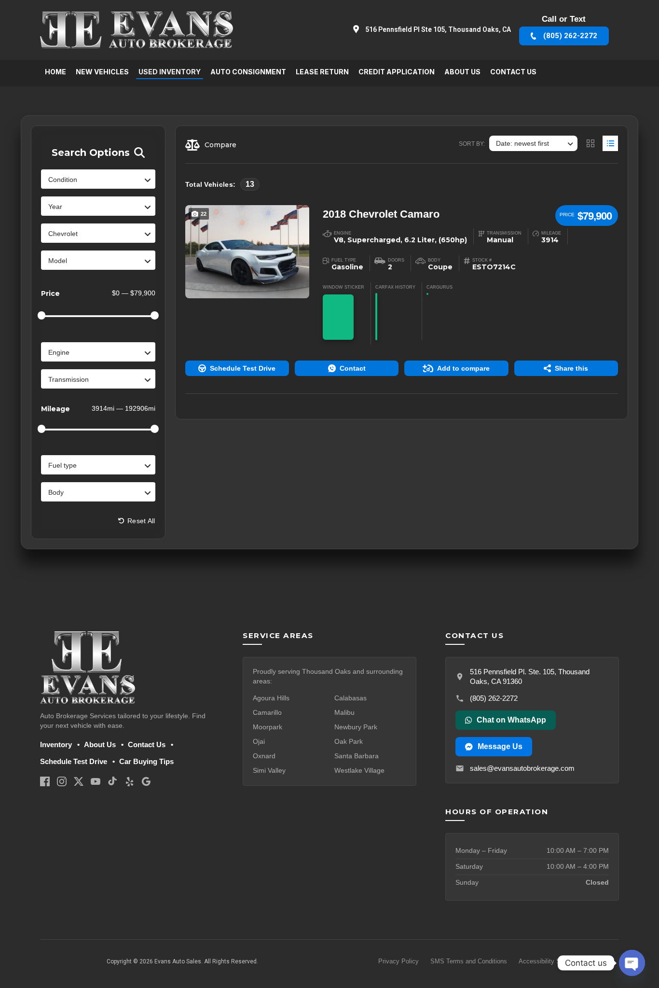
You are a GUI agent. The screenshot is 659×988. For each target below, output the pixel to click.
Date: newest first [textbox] (522, 143)
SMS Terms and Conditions (468, 961)
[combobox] (98, 179)
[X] (78, 781)
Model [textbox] (57, 260)
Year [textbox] (55, 206)
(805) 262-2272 (494, 698)
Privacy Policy (398, 961)
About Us (462, 72)
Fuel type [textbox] (62, 465)
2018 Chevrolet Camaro (381, 214)
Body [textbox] (56, 492)
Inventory (56, 744)
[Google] (146, 781)
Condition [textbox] (62, 179)
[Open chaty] (632, 963)
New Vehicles (102, 72)
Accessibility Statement (552, 961)
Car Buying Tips (146, 761)
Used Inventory (169, 72)
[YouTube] (95, 781)
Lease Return (322, 72)
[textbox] (98, 233)
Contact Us (513, 72)
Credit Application (396, 72)
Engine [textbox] (58, 352)
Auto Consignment (248, 72)
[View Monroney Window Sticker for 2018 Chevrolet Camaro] (338, 317)
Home (55, 72)
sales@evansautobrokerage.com (522, 768)
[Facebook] (45, 781)
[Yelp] (129, 781)
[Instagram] (62, 781)
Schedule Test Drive (73, 761)
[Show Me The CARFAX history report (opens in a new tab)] (376, 316)
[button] (237, 368)
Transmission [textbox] (68, 379)
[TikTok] (112, 781)
